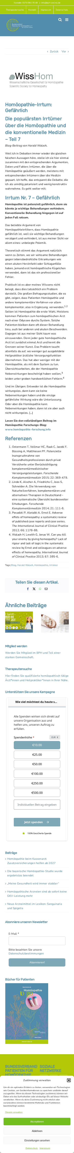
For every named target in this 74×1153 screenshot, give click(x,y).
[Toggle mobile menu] (67, 19)
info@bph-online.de (50, 2)
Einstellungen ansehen (37, 1140)
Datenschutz (32, 1148)
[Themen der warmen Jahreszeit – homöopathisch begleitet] (19, 613)
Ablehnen (37, 1131)
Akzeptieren (37, 1121)
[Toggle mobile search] (60, 19)
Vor (64, 51)
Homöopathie (41, 565)
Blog (13, 565)
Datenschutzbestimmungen (26, 953)
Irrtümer (53, 565)
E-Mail (14, 934)
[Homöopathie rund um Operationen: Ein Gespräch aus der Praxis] (55, 613)
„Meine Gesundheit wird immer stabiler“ (33, 883)
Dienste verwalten (14, 1112)
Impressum (45, 1148)
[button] (69, 1080)
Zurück (54, 51)
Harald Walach (25, 565)
